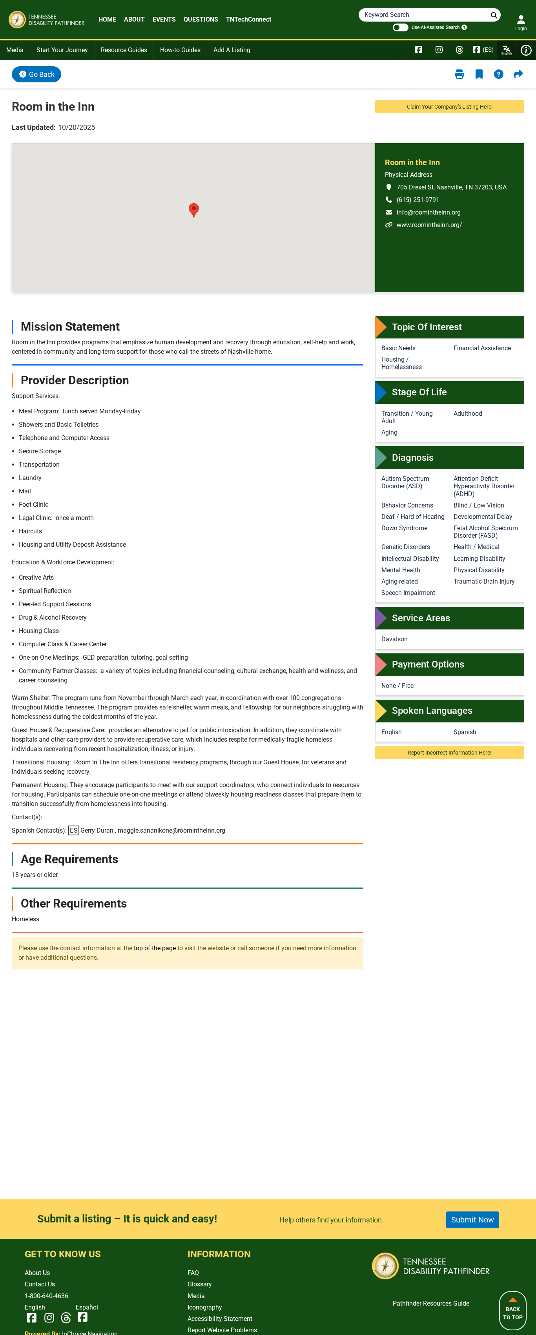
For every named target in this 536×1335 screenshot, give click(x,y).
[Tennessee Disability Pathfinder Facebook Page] (418, 50)
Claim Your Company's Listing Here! (450, 107)
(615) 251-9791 (412, 200)
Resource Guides (124, 50)
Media (15, 50)
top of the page (155, 948)
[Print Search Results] (459, 74)
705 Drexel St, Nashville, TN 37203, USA (446, 187)
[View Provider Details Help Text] (499, 74)
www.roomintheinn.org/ (423, 225)
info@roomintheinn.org (423, 212)
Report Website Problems (222, 1330)
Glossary (200, 1284)
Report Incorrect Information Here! (450, 752)
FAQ (193, 1273)
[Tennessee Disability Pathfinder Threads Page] (459, 50)
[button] (194, 210)
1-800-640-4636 (46, 1296)
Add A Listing (231, 50)
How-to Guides (180, 50)
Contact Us (40, 1284)
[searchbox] (494, 15)
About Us (37, 1273)
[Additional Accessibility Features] (526, 50)
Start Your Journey (62, 50)
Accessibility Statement (220, 1318)
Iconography (205, 1307)
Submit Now (472, 1219)
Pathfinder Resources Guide (431, 1303)
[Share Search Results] (518, 74)
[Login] (521, 20)
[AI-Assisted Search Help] (463, 27)
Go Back (41, 74)
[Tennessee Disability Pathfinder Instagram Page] (439, 50)
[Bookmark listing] (479, 74)
